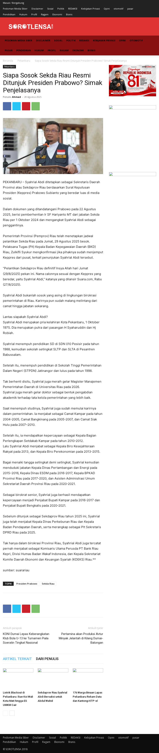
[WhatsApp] (35, 106)
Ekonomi (57, 14)
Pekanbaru (24, 60)
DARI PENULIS (47, 659)
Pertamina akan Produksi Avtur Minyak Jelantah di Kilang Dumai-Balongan (81, 638)
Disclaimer (37, 8)
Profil (34, 14)
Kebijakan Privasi (90, 8)
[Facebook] (7, 106)
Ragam (44, 14)
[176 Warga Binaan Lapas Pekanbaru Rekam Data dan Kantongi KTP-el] (88, 678)
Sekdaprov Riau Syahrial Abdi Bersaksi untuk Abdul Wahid (52, 696)
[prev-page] (5, 713)
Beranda (8, 60)
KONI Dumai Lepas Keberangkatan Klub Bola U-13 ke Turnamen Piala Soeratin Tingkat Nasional (26, 638)
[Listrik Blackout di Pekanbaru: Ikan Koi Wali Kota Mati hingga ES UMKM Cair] (18, 678)
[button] (151, 41)
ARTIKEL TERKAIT (17, 659)
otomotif (118, 8)
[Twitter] (16, 106)
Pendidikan (9, 14)
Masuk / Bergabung (13, 2)
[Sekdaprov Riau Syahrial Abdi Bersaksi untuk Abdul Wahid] (53, 678)
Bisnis (69, 14)
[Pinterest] (26, 106)
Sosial (50, 8)
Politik (60, 8)
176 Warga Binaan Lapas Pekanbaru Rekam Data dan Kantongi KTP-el (87, 696)
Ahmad (16, 96)
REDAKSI (72, 8)
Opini (107, 8)
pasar (130, 8)
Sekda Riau (48, 583)
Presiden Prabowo (26, 583)
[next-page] (12, 713)
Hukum (23, 14)
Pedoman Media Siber (15, 8)
